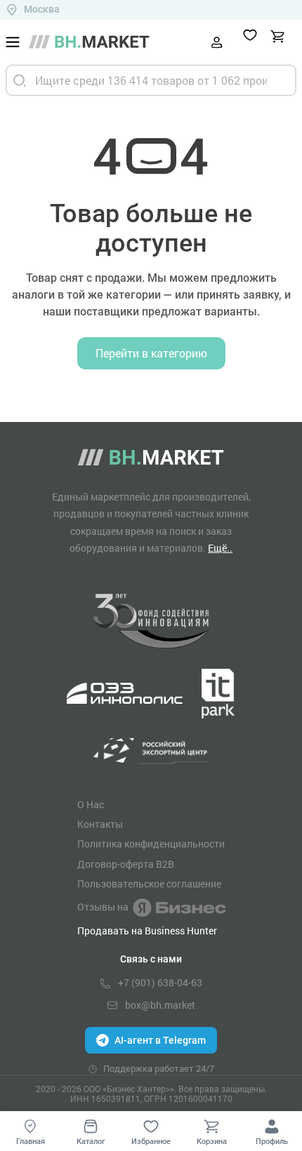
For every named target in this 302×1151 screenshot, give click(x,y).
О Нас (90, 804)
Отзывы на (103, 906)
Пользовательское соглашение (149, 884)
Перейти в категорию (151, 353)
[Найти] (19, 80)
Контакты (100, 824)
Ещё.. (220, 547)
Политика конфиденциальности (151, 844)
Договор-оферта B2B (125, 864)
